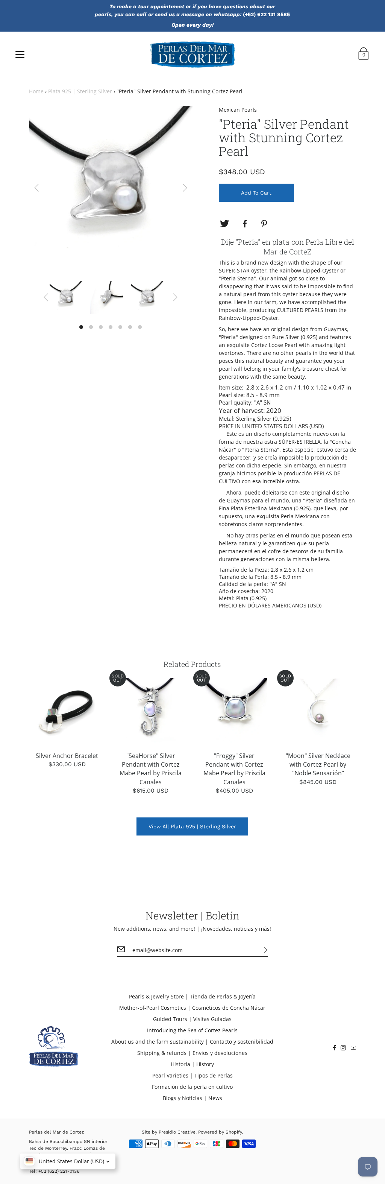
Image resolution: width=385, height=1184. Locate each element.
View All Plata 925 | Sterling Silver (192, 826)
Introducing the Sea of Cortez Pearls (192, 1030)
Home (36, 91)
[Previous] (36, 187)
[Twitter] (224, 224)
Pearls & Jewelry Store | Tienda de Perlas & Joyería (192, 996)
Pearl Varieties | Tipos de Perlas (192, 1075)
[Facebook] (244, 224)
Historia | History (192, 1064)
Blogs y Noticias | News (192, 1098)
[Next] (184, 187)
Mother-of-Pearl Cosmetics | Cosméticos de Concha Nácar (192, 1007)
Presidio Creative (177, 1132)
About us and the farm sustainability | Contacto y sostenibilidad (192, 1041)
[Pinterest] (265, 224)
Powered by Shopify (220, 1132)
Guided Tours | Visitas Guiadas (192, 1019)
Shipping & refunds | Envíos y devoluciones (192, 1052)
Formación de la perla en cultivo (192, 1086)
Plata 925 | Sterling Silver (80, 91)
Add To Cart (256, 193)
